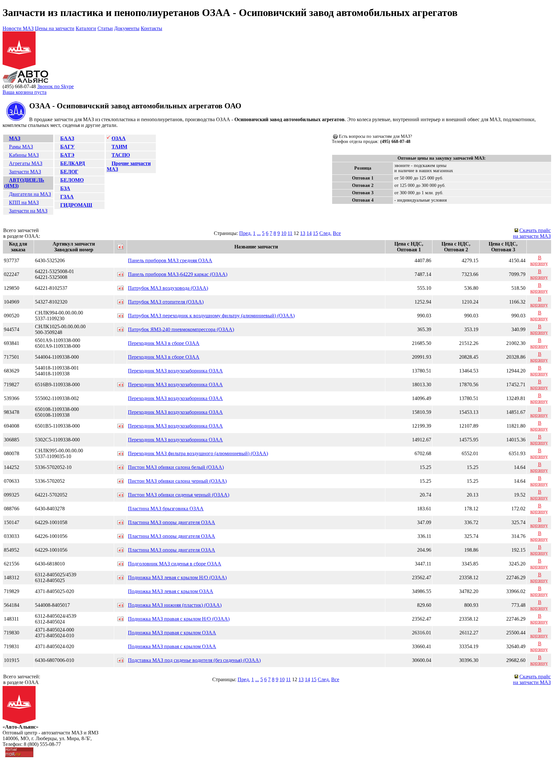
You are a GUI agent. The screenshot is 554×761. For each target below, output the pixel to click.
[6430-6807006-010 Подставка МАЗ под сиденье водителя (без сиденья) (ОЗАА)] (120, 661)
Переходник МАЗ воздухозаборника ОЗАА (175, 370)
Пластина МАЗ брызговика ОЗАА (166, 508)
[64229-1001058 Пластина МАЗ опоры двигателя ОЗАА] (120, 523)
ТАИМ (119, 146)
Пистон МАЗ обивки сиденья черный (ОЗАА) (178, 495)
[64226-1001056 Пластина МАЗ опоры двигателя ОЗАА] (120, 536)
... (259, 233)
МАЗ (14, 138)
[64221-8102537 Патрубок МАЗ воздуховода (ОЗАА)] (120, 288)
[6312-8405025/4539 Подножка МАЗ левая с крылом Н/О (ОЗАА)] (120, 578)
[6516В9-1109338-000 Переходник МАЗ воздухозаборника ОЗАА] (120, 385)
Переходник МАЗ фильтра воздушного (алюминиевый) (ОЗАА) (198, 453)
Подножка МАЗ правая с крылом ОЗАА (172, 632)
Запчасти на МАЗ (28, 210)
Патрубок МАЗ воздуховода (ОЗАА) (168, 288)
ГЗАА (67, 196)
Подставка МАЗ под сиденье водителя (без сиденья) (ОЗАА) (194, 660)
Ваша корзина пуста (24, 92)
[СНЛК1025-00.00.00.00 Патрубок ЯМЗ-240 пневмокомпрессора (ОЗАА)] (120, 330)
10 (283, 233)
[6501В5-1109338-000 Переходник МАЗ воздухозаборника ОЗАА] (120, 426)
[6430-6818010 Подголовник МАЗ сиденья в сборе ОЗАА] (120, 564)
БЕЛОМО (72, 180)
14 (309, 233)
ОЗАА (119, 138)
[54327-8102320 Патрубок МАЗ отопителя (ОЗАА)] (120, 302)
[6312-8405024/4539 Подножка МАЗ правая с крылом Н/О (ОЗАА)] (120, 619)
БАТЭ (67, 155)
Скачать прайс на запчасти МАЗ (532, 233)
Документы (126, 28)
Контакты (151, 28)
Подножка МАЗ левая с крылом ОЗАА (170, 591)
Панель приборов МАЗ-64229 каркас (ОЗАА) (177, 274)
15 (315, 233)
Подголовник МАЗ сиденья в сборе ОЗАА (174, 563)
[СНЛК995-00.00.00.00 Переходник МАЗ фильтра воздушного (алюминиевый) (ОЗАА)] (120, 454)
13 (302, 233)
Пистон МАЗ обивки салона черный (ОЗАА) (177, 481)
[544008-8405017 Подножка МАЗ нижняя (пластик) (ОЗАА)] (120, 605)
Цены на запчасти (54, 28)
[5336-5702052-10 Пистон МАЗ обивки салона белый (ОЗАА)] (120, 468)
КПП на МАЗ (24, 202)
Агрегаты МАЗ (25, 163)
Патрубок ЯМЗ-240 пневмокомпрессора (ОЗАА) (181, 329)
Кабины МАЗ (24, 155)
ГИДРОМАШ (76, 205)
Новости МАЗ (18, 28)
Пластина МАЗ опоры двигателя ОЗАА (171, 522)
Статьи (105, 28)
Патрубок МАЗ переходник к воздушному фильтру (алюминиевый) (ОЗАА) (211, 315)
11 (290, 233)
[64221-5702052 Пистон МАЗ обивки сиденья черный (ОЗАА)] (120, 495)
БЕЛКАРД (72, 163)
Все (337, 233)
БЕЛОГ (69, 171)
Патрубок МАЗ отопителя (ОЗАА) (166, 302)
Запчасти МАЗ (25, 171)
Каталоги (86, 28)
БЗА (65, 188)
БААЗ (67, 138)
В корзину (539, 260)
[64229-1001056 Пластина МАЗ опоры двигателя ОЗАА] (120, 550)
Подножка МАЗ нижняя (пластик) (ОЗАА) (175, 605)
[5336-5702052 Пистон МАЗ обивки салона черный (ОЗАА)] (120, 481)
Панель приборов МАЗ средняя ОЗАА (170, 260)
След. (325, 233)
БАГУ (67, 146)
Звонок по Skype (55, 86)
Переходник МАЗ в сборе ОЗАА (163, 343)
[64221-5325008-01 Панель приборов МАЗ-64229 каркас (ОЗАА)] (120, 275)
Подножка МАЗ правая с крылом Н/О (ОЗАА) (179, 619)
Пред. (245, 233)
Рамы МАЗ (21, 146)
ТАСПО (121, 155)
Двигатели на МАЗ (30, 194)
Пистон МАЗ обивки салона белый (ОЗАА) (176, 467)
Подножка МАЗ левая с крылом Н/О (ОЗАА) (177, 577)
